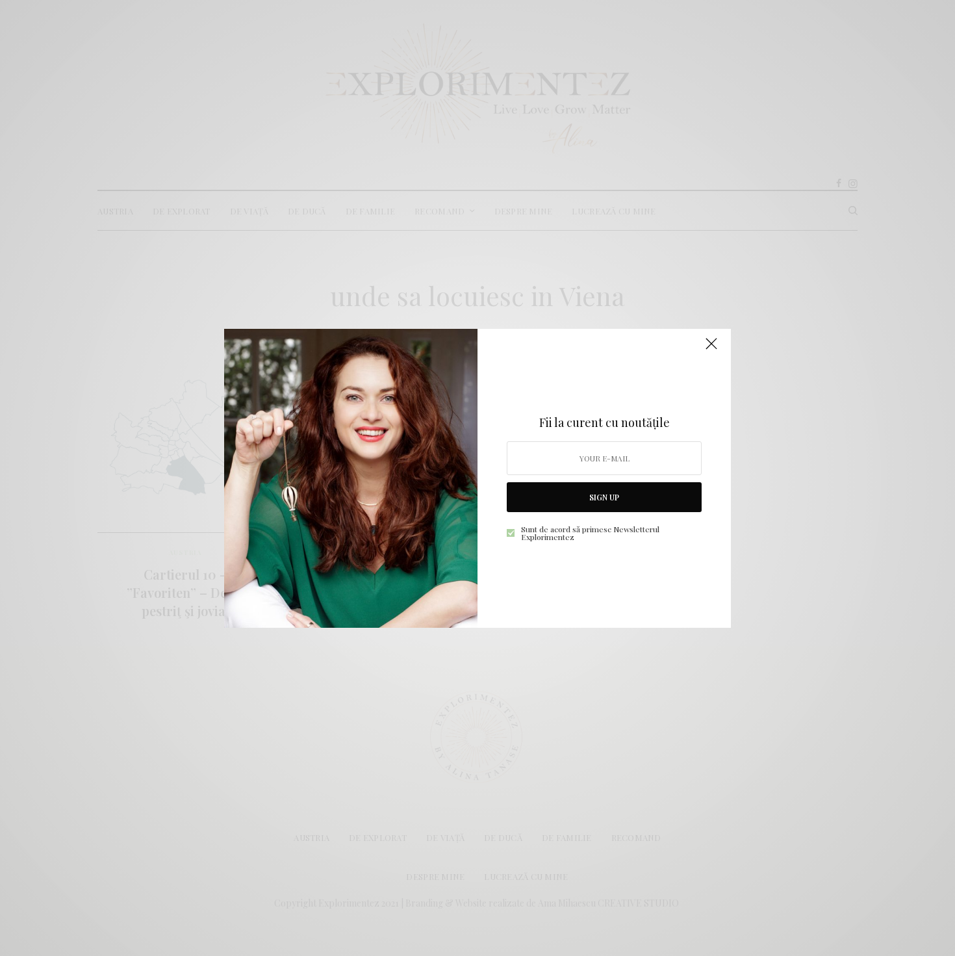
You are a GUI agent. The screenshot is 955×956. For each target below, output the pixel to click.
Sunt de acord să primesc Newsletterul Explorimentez (590, 533)
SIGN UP (604, 497)
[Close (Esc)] (711, 349)
